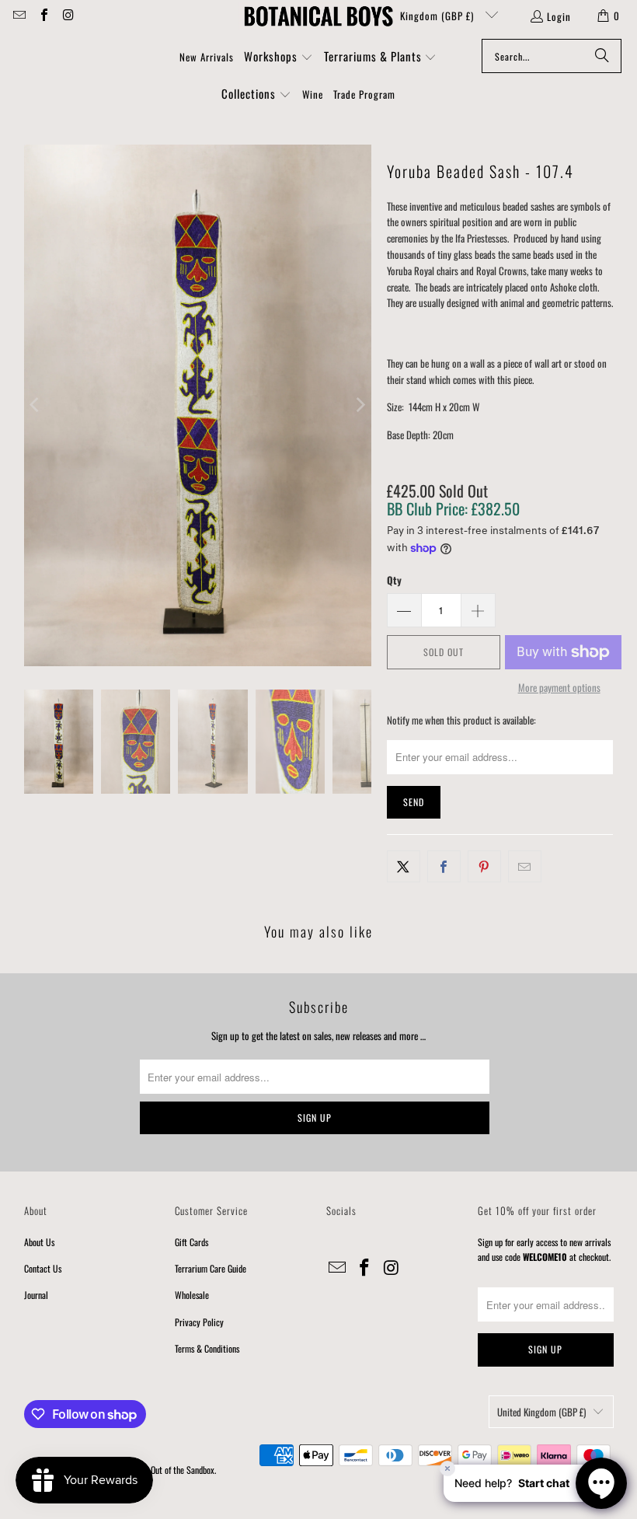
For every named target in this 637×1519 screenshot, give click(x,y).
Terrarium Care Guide (210, 1268)
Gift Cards (191, 1241)
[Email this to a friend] (524, 866)
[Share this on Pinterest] (484, 866)
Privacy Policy (199, 1322)
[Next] (359, 405)
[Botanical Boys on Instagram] (68, 15)
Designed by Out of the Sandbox (161, 1469)
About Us (39, 1241)
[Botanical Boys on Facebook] (43, 15)
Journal (36, 1294)
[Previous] (35, 405)
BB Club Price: (453, 508)
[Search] (602, 56)
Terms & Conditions (207, 1348)
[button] (278, 57)
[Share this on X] (403, 866)
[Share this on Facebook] (444, 866)
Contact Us (42, 1268)
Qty (394, 580)
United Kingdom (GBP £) (422, 15)
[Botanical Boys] (318, 16)
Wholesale (192, 1294)
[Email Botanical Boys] (19, 15)
